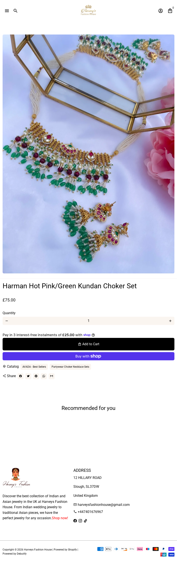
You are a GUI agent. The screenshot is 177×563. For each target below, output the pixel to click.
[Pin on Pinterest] (36, 376)
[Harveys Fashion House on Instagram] (80, 521)
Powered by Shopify (65, 549)
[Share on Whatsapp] (44, 376)
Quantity (9, 313)
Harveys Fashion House (38, 549)
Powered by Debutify (15, 553)
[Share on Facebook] (20, 376)
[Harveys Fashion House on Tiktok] (85, 521)
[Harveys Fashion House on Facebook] (75, 521)
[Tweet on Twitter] (28, 376)
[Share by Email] (52, 376)
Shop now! (60, 518)
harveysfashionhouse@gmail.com (101, 505)
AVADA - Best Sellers (34, 366)
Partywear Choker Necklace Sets (70, 366)
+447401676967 (88, 512)
